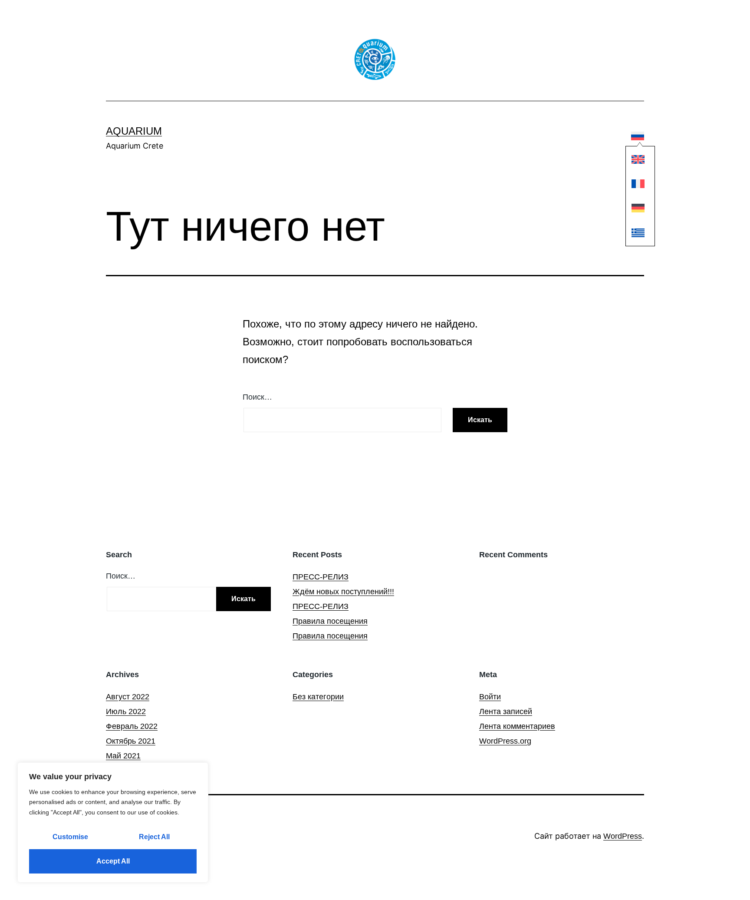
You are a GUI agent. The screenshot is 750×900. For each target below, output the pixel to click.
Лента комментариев (517, 726)
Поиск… (257, 397)
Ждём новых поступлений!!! (343, 591)
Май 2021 (123, 755)
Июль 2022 (126, 711)
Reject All (154, 836)
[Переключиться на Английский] (638, 160)
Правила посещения (330, 621)
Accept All (113, 861)
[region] (112, 822)
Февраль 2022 (132, 726)
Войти (490, 696)
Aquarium (134, 131)
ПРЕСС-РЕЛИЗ (321, 576)
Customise (70, 836)
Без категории (318, 696)
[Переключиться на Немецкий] (638, 209)
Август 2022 (127, 696)
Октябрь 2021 (130, 741)
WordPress (622, 836)
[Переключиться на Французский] (638, 184)
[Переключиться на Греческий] (638, 233)
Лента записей (505, 711)
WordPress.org (505, 741)
